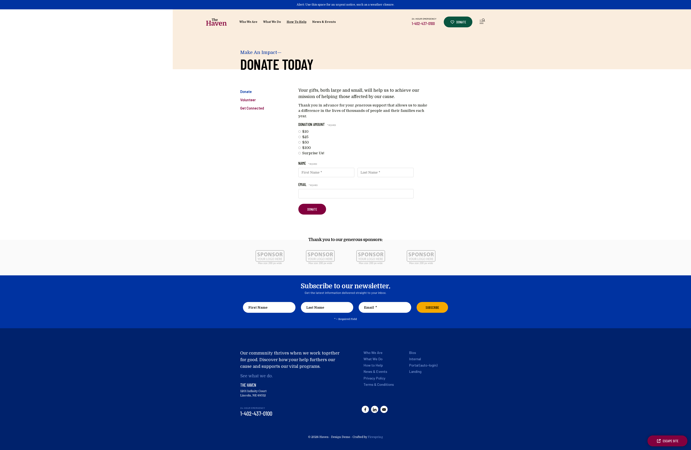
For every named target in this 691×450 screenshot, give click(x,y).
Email (302, 184)
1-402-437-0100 (423, 23)
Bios (412, 352)
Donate (461, 22)
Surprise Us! (312, 153)
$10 (304, 131)
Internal (415, 359)
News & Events (324, 22)
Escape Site (670, 441)
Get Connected (252, 108)
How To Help (296, 22)
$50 (305, 142)
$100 (306, 148)
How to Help (373, 365)
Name (302, 163)
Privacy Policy (374, 378)
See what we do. (256, 376)
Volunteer (248, 100)
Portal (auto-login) (423, 365)
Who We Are (248, 22)
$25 (304, 137)
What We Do (272, 22)
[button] (482, 22)
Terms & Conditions (378, 384)
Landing (415, 371)
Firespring (375, 437)
